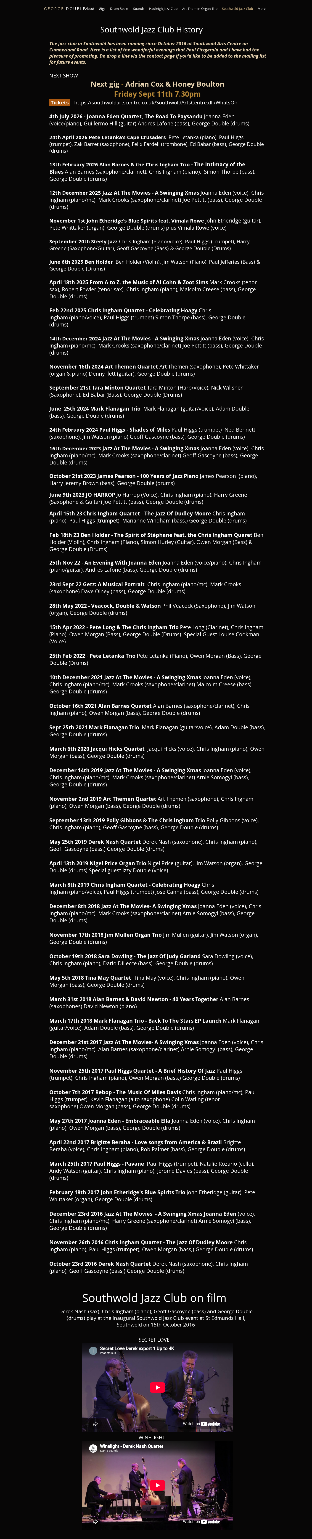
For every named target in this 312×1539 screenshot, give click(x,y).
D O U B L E (64, 8)
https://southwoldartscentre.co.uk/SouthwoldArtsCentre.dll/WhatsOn (156, 102)
